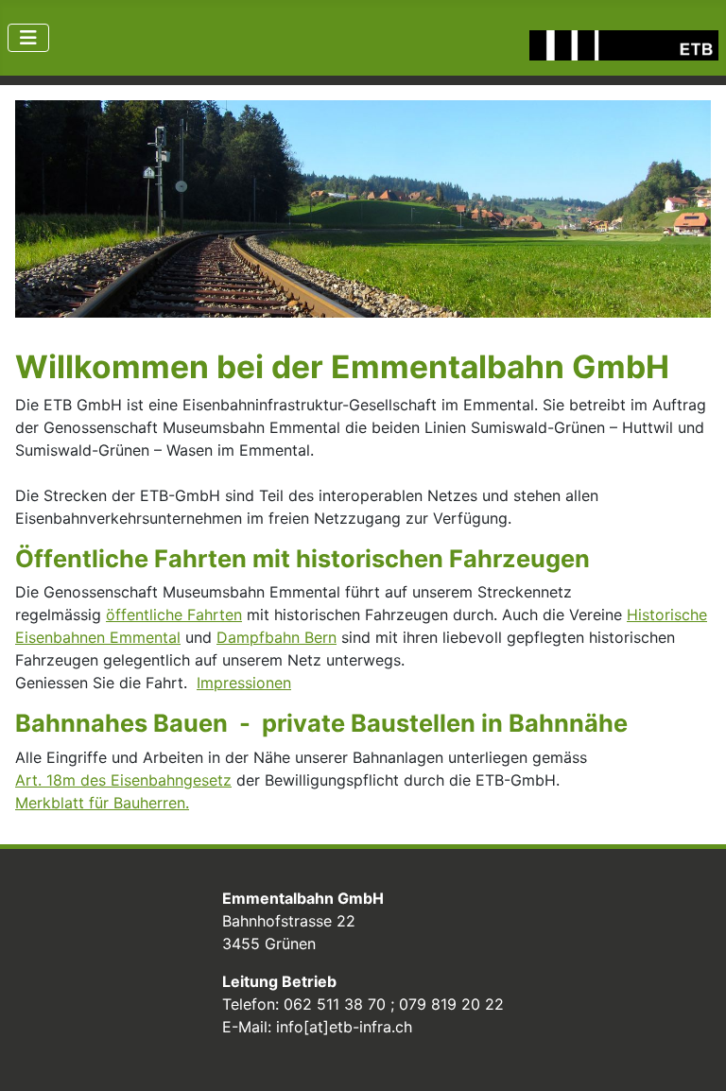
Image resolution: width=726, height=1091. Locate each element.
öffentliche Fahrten (174, 614)
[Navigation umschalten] (28, 38)
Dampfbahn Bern (276, 637)
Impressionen (244, 682)
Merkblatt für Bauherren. (102, 802)
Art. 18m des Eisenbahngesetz (123, 780)
